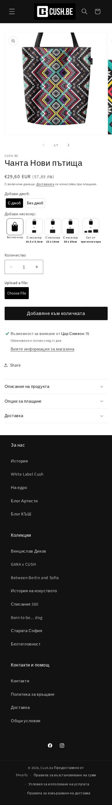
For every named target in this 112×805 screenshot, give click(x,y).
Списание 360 (25, 604)
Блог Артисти (24, 500)
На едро (19, 487)
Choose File (16, 293)
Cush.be (47, 768)
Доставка (20, 707)
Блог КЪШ (21, 514)
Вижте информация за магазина (42, 349)
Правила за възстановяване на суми (65, 775)
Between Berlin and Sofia (35, 577)
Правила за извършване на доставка (58, 793)
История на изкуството (34, 590)
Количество (15, 255)
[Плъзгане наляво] (43, 145)
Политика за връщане (33, 694)
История (19, 461)
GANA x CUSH (23, 564)
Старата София (26, 630)
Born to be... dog (26, 617)
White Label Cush (27, 474)
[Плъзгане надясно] (68, 145)
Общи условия (26, 720)
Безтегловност (26, 644)
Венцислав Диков (28, 551)
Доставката (45, 184)
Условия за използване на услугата (59, 784)
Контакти (20, 680)
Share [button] (15, 365)
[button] (11, 11)
